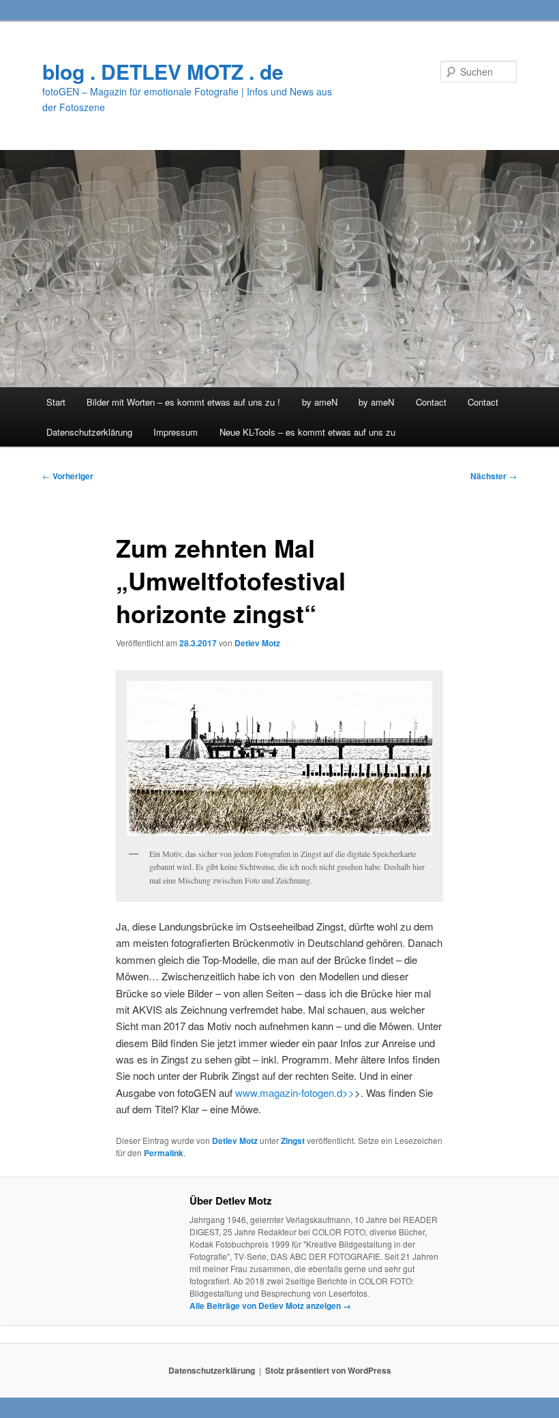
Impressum (175, 431)
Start (55, 401)
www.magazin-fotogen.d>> (294, 1092)
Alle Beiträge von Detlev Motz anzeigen (270, 1305)
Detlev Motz (257, 643)
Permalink (163, 1153)
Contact (431, 401)
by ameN (319, 401)
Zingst (293, 1140)
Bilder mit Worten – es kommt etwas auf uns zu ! (183, 401)
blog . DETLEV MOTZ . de (163, 71)
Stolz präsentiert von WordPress (328, 1370)
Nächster (493, 476)
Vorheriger (67, 476)
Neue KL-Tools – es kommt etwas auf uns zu (307, 431)
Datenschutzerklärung (89, 431)
